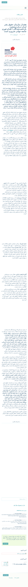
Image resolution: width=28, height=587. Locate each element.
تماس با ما (17, 577)
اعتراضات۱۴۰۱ (14, 34)
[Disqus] (14, 441)
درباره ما (11, 577)
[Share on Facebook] (22, 39)
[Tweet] (24, 39)
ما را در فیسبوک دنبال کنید (19, 505)
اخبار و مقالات (20, 14)
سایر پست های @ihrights (21, 510)
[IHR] (14, 8)
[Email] (25, 39)
